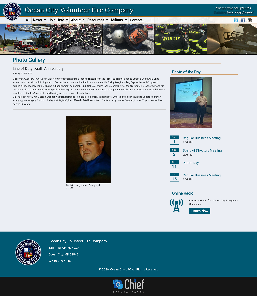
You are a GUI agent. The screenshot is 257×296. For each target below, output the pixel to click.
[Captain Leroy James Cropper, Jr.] (88, 149)
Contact (136, 20)
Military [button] (117, 20)
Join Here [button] (57, 20)
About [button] (76, 20)
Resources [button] (96, 20)
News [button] (38, 20)
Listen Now (199, 211)
